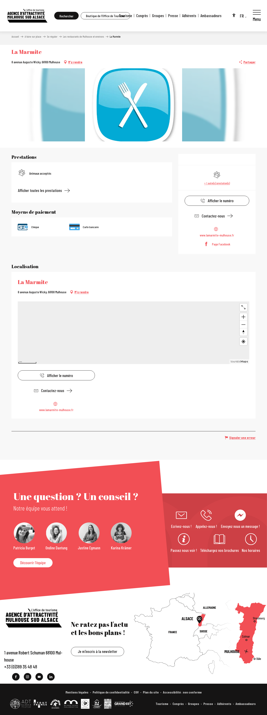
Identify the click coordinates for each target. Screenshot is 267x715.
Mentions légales (76, 692)
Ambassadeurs (211, 15)
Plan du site (151, 692)
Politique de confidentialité (111, 692)
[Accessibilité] (234, 15)
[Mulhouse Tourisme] (27, 15)
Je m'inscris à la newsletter (97, 651)
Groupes (158, 15)
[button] (66, 16)
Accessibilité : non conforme (182, 692)
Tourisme (125, 15)
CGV (136, 692)
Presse (173, 15)
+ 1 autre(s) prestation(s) (217, 183)
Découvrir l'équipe (33, 562)
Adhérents (189, 15)
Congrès (142, 15)
